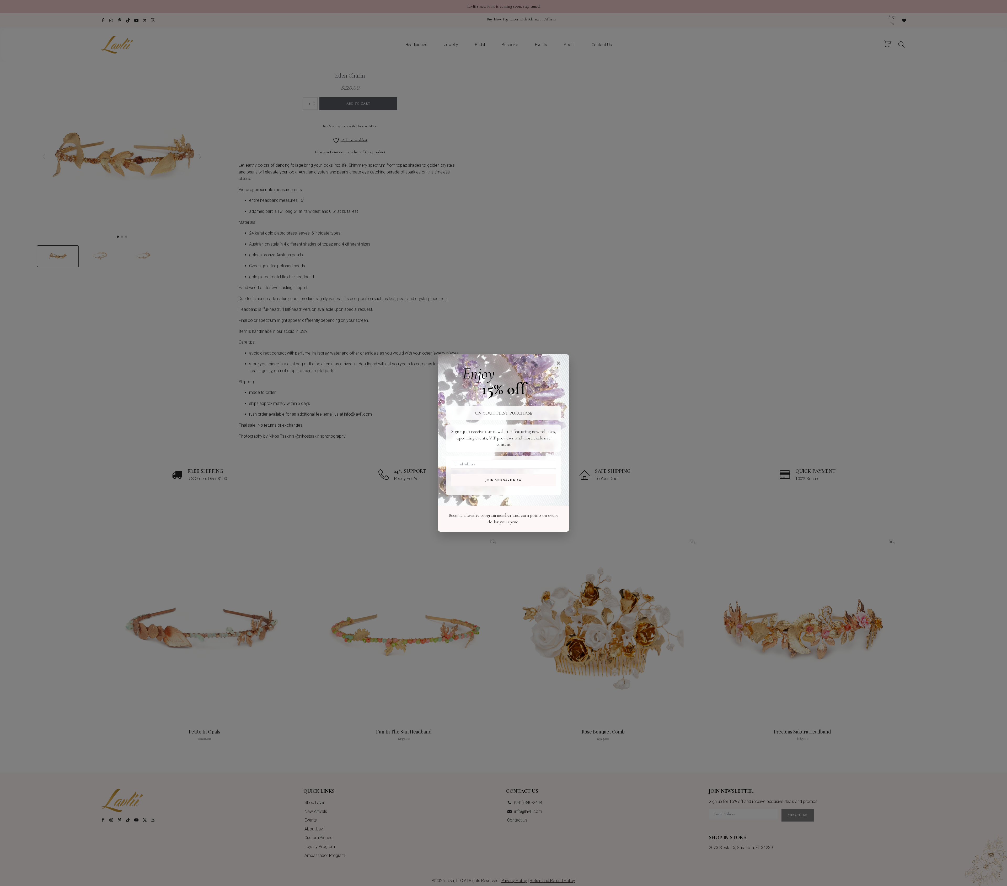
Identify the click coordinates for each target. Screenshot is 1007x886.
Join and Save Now (503, 480)
